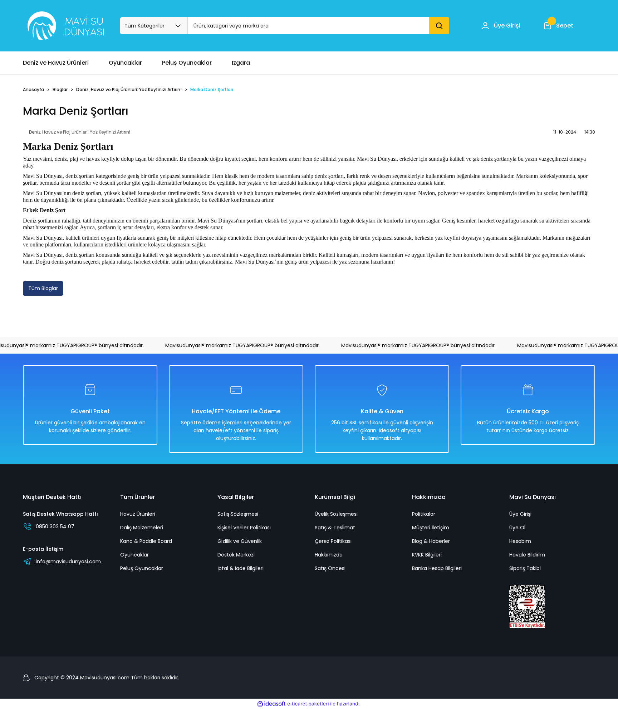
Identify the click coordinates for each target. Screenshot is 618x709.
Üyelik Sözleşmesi (336, 514)
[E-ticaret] (308, 704)
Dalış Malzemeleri (141, 527)
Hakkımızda (329, 554)
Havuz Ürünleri (137, 514)
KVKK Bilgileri (427, 554)
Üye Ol (517, 527)
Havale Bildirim (527, 554)
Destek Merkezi (236, 554)
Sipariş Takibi (525, 568)
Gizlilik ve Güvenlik (239, 541)
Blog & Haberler (431, 541)
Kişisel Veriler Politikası (244, 527)
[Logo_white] (66, 25)
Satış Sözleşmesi (237, 514)
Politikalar (423, 514)
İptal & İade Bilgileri (240, 568)
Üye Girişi (520, 514)
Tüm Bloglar (43, 288)
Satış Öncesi (330, 568)
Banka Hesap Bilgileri (437, 568)
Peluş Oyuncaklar (141, 568)
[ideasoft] (271, 703)
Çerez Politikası (333, 541)
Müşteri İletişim (430, 527)
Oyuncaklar (134, 554)
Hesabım (520, 541)
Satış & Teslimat (335, 527)
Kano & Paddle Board (146, 541)
